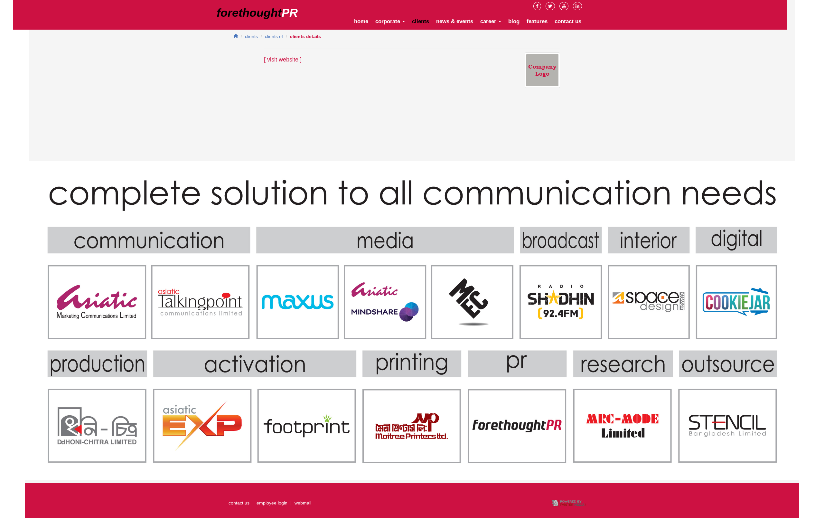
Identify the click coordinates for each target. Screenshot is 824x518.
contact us (568, 21)
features (537, 21)
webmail (303, 502)
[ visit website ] (283, 59)
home (361, 21)
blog (514, 21)
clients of (274, 36)
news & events (454, 21)
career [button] (489, 21)
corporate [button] (388, 21)
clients (420, 21)
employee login (272, 502)
